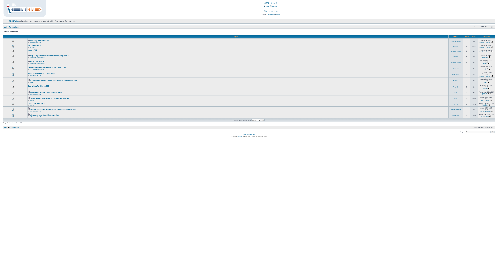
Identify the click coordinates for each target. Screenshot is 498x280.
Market (32, 100)
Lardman (485, 57)
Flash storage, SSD (35, 42)
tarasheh (455, 68)
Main (5, 27)
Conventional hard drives (37, 57)
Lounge (32, 52)
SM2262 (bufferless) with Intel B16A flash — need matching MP (53, 109)
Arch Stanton (485, 100)
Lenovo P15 (32, 50)
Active (278, 14)
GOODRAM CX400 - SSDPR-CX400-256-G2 (46, 92)
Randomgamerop (455, 109)
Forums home (14, 27)
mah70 (456, 56)
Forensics (32, 88)
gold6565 (485, 93)
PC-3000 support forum (37, 69)
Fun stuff (32, 47)
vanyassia (455, 74)
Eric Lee (455, 104)
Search (274, 3)
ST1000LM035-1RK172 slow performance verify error (48, 67)
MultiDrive (14, 21)
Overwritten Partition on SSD (38, 86)
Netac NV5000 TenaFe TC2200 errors (42, 74)
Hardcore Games (455, 41)
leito (455, 99)
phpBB (240, 136)
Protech (455, 87)
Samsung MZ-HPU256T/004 (40, 41)
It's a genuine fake (34, 45)
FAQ (267, 3)
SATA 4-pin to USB (37, 62)
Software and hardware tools (38, 117)
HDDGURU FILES (271, 11)
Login (267, 6)
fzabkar (455, 46)
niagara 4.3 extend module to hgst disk (44, 115)
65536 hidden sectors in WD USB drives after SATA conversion (53, 80)
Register (275, 6)
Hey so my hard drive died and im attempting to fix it (49, 56)
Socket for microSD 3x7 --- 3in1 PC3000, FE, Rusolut (49, 98)
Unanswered (271, 14)
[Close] (492, 21)
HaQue (485, 63)
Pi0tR (455, 93)
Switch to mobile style (249, 134)
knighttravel (455, 115)
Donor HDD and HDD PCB (37, 103)
